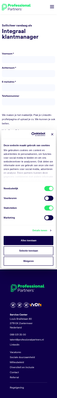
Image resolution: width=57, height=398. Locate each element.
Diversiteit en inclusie (22, 367)
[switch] (48, 198)
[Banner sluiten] (52, 134)
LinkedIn (14, 344)
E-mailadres (9, 81)
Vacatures (15, 352)
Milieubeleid (17, 362)
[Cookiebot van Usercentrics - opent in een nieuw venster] (33, 134)
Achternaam (9, 67)
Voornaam (8, 53)
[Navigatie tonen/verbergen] (52, 7)
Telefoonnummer (10, 95)
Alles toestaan (28, 240)
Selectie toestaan (28, 250)
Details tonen (39, 230)
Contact (14, 372)
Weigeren (28, 261)
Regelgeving (17, 387)
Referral (14, 377)
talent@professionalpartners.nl (27, 339)
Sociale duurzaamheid (22, 357)
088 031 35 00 (18, 334)
